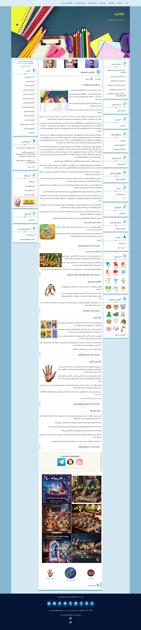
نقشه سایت (63, 614)
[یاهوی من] (92, 603)
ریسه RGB (122, 243)
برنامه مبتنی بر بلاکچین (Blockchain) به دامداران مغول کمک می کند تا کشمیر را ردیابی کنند (26, 154)
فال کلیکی (122, 213)
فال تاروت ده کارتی (29, 115)
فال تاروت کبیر (30, 81)
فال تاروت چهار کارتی (28, 98)
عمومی (89, 585)
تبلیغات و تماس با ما (67, 2)
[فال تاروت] (86, 489)
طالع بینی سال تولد (120, 334)
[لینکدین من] (49, 603)
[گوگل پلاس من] (60, 603)
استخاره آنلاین (93, 2)
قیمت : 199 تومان (25, 64)
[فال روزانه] (57, 489)
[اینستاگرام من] (76, 603)
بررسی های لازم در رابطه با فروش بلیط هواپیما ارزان (26, 161)
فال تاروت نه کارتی (29, 111)
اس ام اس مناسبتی (80, 2)
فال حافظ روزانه (69, 269)
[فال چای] (86, 548)
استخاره (99, 240)
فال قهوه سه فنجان (119, 144)
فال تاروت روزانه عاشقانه (27, 124)
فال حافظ (119, 2)
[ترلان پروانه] (71, 64)
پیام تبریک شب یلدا (29, 194)
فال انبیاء (122, 125)
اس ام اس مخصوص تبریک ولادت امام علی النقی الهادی (116, 94)
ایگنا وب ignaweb (88, 72)
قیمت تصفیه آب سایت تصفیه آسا (25, 147)
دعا (124, 198)
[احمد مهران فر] (92, 64)
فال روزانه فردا (30, 234)
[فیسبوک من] (81, 603)
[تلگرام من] (87, 603)
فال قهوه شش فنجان (119, 149)
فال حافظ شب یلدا (29, 190)
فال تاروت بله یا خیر (28, 128)
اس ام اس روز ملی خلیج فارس (117, 89)
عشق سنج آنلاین (120, 228)
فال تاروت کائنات (29, 85)
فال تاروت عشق (29, 119)
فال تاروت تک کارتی (28, 89)
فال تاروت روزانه (29, 76)
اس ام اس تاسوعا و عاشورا (118, 80)
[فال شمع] (57, 519)
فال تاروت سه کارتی (28, 94)
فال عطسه (31, 219)
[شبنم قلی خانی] (49, 64)
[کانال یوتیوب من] (54, 603)
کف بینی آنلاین (95, 398)
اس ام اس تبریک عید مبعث (117, 76)
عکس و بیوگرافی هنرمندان (27, 239)
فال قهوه (122, 140)
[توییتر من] (65, 603)
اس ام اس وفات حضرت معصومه (116, 85)
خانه (126, 2)
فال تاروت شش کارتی (28, 107)
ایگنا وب (119, 14)
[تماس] (70, 603)
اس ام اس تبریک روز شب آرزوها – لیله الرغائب (116, 71)
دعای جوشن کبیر (120, 194)
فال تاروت (111, 2)
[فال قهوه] (86, 519)
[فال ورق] (57, 548)
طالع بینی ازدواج (120, 179)
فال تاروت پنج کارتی (28, 102)
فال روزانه (102, 2)
